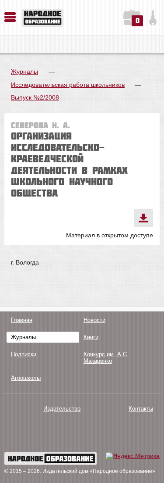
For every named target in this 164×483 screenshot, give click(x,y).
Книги (91, 337)
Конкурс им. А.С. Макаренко (106, 357)
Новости (94, 320)
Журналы (24, 71)
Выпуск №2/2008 (35, 97)
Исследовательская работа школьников (68, 84)
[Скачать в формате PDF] (143, 218)
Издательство (61, 408)
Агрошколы (26, 378)
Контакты (141, 408)
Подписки (23, 354)
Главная (21, 320)
